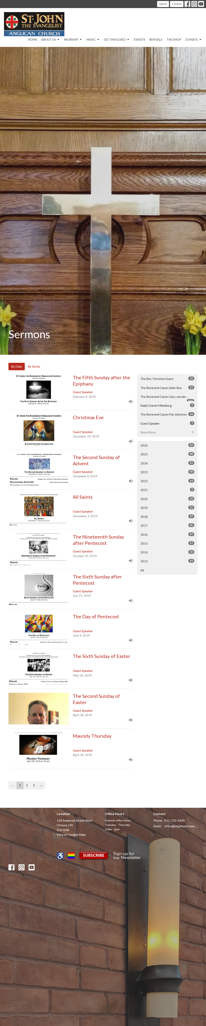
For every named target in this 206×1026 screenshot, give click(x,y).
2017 (166, 525)
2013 (166, 561)
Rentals (155, 39)
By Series (34, 366)
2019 (166, 508)
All (142, 570)
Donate (191, 39)
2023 (166, 472)
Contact (176, 3)
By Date (16, 366)
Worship (71, 39)
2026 (166, 445)
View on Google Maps (71, 834)
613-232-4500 (174, 820)
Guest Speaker (166, 423)
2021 (166, 490)
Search (163, 3)
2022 (166, 481)
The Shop (173, 39)
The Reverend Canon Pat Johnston (166, 414)
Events (139, 39)
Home (32, 39)
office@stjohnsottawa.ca (181, 826)
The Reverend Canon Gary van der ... (166, 398)
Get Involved (115, 39)
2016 (166, 534)
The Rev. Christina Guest (166, 379)
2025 (166, 454)
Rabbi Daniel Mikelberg (166, 405)
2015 (166, 543)
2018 (166, 516)
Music (91, 39)
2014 (166, 552)
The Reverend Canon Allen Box (166, 388)
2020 (166, 499)
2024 (166, 463)
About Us (48, 39)
